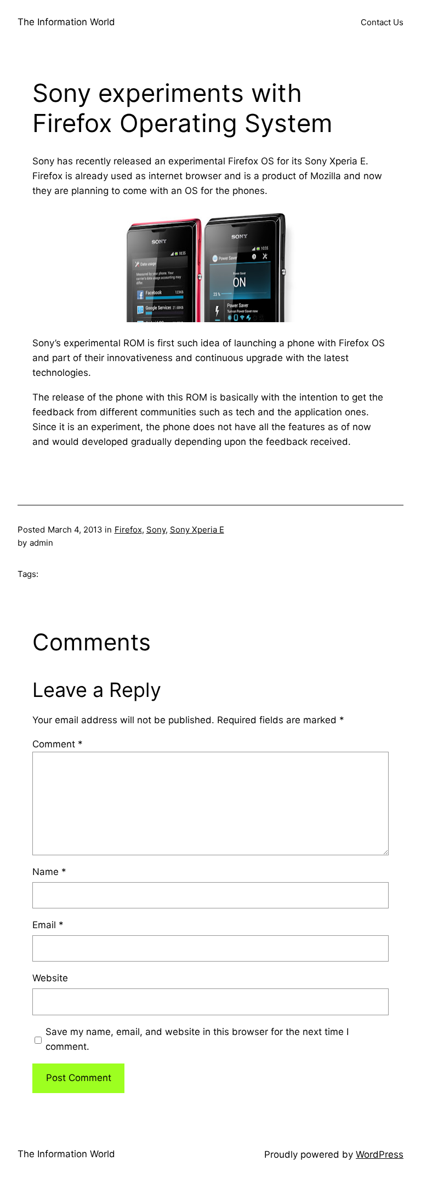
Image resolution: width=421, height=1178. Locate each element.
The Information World (66, 21)
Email (48, 924)
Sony (156, 529)
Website (50, 978)
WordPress (379, 1154)
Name (49, 871)
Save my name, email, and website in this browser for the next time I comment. (197, 1039)
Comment (57, 744)
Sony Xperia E (197, 529)
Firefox (128, 529)
